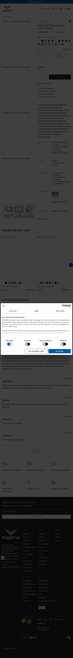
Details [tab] (36, 311)
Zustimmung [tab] (13, 311)
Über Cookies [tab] (60, 311)
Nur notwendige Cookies (36, 351)
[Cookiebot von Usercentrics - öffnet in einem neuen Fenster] (63, 305)
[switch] (27, 344)
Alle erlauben (59, 351)
